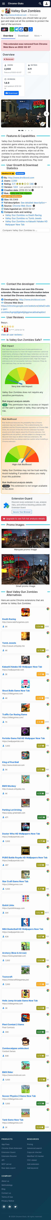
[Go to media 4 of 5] (28, 130)
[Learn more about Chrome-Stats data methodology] (34, 205)
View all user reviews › (12, 334)
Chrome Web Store (22, 205)
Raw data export (8, 1168)
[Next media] (46, 113)
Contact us (6, 1193)
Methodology (7, 1185)
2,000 (14, 180)
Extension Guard (8, 1152)
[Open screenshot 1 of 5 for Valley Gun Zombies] (23, 113)
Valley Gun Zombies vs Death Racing (23, 215)
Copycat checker (34, 1152)
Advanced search (34, 1148)
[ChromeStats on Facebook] (9, 1206)
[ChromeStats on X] (15, 1206)
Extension (34, 15)
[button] (3, 3)
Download (23, 35)
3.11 (23, 184)
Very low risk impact (21, 193)
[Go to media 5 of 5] (31, 130)
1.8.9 (15, 187)
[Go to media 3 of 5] (25, 130)
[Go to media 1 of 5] (19, 130)
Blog (3, 1189)
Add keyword (32, 1168)
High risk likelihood (11, 196)
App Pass (5, 1144)
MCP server (7, 1164)
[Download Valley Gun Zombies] (14, 86)
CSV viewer (32, 1160)
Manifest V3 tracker (35, 1156)
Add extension (33, 1164)
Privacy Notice (8, 1201)
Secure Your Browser (22, 512)
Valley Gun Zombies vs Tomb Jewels (23, 218)
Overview (8, 35)
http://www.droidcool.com (15, 15)
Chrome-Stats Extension (12, 1148)
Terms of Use (7, 1197)
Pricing (30, 1144)
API (3, 1160)
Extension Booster (9, 1156)
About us (5, 1181)
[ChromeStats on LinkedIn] (4, 1206)
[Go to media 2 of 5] (22, 130)
